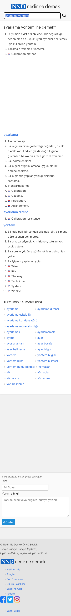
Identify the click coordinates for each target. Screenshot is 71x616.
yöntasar (44, 366)
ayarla (10, 337)
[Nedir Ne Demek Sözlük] (35, 6)
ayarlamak (13, 332)
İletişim (11, 593)
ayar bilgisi (44, 349)
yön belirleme (15, 384)
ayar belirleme (16, 349)
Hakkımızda (13, 569)
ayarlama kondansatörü (22, 320)
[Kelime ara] (64, 16)
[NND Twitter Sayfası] (10, 601)
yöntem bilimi (15, 361)
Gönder (8, 522)
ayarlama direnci (16, 212)
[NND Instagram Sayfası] (17, 601)
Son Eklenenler (15, 579)
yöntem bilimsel (47, 361)
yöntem (9, 225)
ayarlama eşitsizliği (19, 314)
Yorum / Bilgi (10, 493)
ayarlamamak (46, 332)
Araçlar (11, 574)
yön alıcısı (13, 378)
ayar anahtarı (15, 343)
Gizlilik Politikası (16, 583)
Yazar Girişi (13, 610)
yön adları (43, 372)
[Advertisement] (35, 93)
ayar (40, 337)
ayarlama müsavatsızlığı (22, 326)
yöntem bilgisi (46, 355)
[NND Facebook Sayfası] (3, 601)
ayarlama (10, 134)
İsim (4, 481)
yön (9, 372)
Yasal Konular (14, 588)
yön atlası (43, 378)
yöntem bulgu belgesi (21, 366)
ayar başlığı (44, 343)
